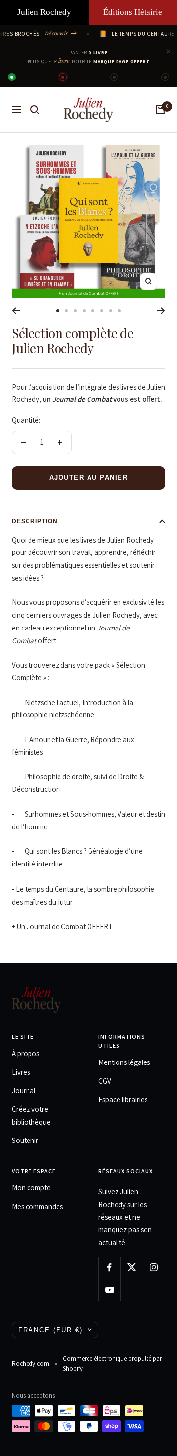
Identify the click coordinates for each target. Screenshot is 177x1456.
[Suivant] (161, 310)
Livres (21, 1072)
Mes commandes (37, 1206)
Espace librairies (123, 1099)
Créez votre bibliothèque (31, 1115)
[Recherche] (34, 109)
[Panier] (160, 109)
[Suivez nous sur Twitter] (131, 1268)
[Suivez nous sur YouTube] (109, 1290)
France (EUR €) (50, 1330)
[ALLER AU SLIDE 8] (119, 310)
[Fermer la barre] (168, 52)
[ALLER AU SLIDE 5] (92, 310)
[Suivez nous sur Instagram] (154, 1268)
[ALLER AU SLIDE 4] (84, 310)
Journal (23, 1090)
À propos (25, 1053)
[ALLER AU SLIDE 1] (57, 310)
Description (35, 521)
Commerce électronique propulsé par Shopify (112, 1363)
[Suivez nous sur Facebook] (109, 1268)
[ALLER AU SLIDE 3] (75, 310)
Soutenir (25, 1140)
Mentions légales (124, 1062)
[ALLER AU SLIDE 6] (101, 310)
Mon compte (31, 1187)
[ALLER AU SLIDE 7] (110, 310)
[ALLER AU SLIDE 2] (66, 310)
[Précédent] (16, 310)
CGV (104, 1081)
